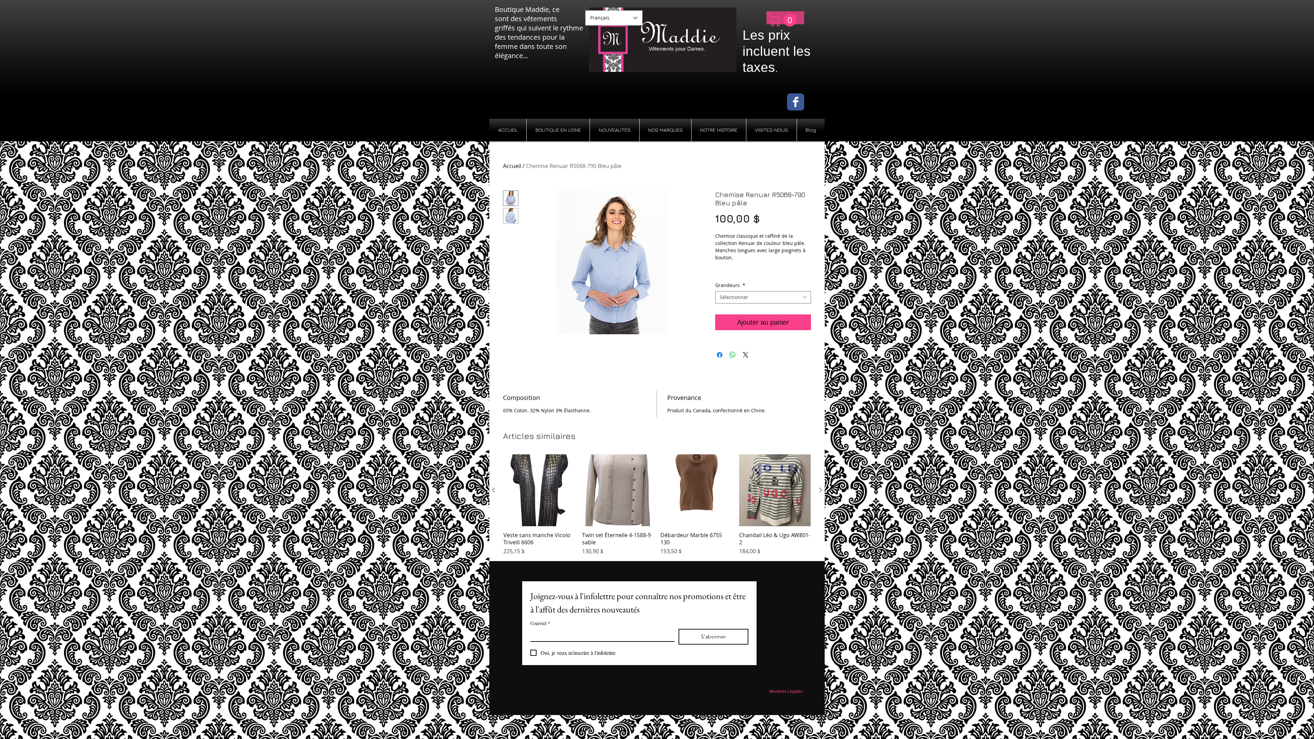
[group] (657, 505)
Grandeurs (730, 285)
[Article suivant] (820, 490)
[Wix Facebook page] (795, 102)
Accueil (512, 166)
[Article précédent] (493, 490)
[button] (783, 20)
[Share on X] (746, 355)
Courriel (540, 623)
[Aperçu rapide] (539, 490)
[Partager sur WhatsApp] (733, 355)
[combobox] (763, 297)
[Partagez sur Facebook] (720, 355)
